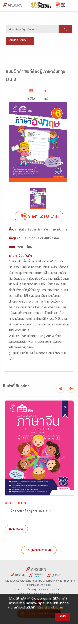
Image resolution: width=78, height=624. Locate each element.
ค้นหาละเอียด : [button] (18, 40)
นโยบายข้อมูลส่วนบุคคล (50, 608)
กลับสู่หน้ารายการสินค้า (39, 550)
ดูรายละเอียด (16, 529)
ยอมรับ (62, 616)
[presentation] (61, 389)
